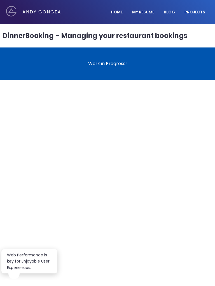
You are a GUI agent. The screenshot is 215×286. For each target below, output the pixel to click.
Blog (169, 12)
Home (117, 12)
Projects (194, 12)
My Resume (143, 12)
